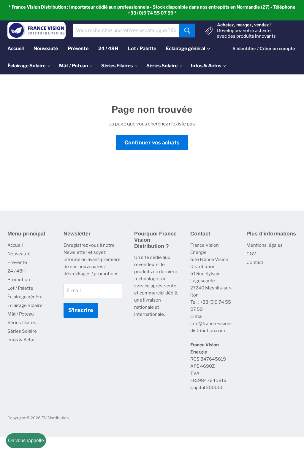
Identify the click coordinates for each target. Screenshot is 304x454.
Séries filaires (21, 322)
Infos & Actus (21, 340)
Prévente (17, 262)
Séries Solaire (22, 331)
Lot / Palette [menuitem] (142, 48)
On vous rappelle (26, 440)
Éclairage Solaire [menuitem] (26, 66)
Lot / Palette (20, 288)
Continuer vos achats (152, 142)
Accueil (15, 245)
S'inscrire (80, 310)
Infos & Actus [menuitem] (206, 66)
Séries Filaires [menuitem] (117, 66)
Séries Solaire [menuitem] (162, 66)
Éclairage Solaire (24, 305)
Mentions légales (264, 245)
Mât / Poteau (20, 314)
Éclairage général (25, 297)
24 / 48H (16, 271)
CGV (251, 254)
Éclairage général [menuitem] (185, 48)
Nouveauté (19, 254)
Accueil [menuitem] (15, 48)
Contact (254, 262)
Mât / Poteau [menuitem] (73, 66)
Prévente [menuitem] (78, 48)
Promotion (18, 279)
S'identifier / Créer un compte (263, 48)
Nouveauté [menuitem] (46, 48)
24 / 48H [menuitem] (108, 48)
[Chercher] (187, 30)
